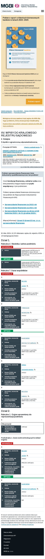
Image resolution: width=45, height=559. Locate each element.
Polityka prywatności (28, 524)
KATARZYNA (25, 312)
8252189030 (8, 157)
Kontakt (6, 545)
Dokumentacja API (10, 535)
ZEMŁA (24, 365)
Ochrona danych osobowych (9, 524)
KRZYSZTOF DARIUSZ (29, 343)
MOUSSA (25, 391)
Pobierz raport (34, 101)
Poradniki (7, 542)
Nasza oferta (8, 532)
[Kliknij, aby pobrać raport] (22, 70)
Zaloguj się (17, 11)
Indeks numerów (6, 111)
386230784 (27, 155)
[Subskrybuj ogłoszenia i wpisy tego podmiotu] (41, 147)
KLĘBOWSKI (25, 338)
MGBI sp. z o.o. (8, 551)
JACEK (24, 286)
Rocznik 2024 (18, 111)
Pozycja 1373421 (20, 112)
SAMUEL (24, 396)
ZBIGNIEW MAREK (27, 369)
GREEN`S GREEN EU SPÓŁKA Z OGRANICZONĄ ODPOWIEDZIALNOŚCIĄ (20, 151)
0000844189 (11, 155)
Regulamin (7, 539)
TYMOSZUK (25, 308)
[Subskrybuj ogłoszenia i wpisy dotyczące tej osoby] (27, 286)
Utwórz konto (6, 11)
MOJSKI (24, 281)
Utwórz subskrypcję (32, 147)
